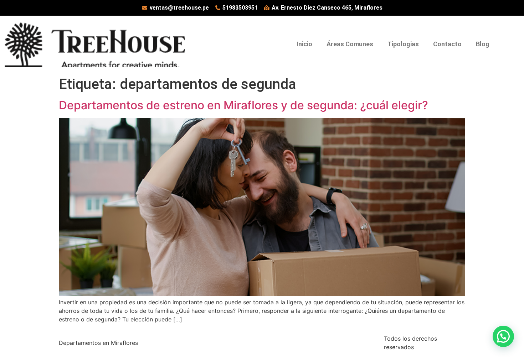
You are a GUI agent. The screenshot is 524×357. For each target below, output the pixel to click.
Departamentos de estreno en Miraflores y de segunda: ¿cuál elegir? (243, 105)
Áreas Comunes (350, 44)
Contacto (447, 44)
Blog (482, 44)
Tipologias (403, 44)
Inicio (304, 44)
